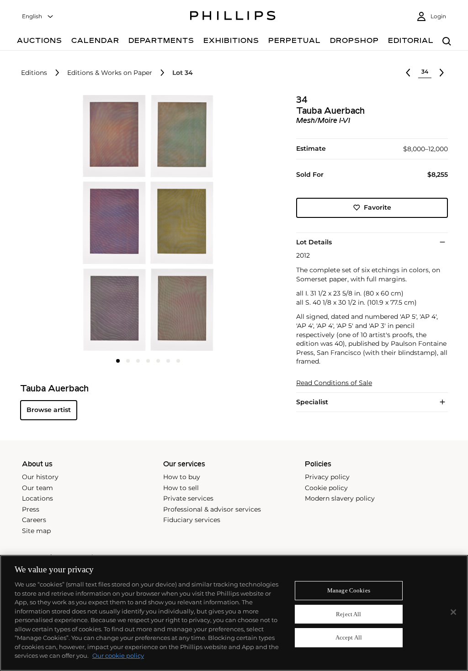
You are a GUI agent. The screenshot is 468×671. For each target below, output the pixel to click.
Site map (36, 531)
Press (30, 509)
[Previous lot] (408, 72)
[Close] (453, 612)
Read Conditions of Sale (334, 383)
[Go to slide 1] (118, 361)
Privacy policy (327, 477)
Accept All (348, 637)
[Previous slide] (62, 224)
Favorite (377, 207)
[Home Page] (233, 17)
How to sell (181, 488)
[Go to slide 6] (168, 361)
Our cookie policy (118, 655)
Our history (40, 477)
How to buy (181, 477)
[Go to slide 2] (128, 361)
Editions (34, 73)
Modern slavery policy (340, 498)
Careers (34, 520)
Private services (188, 498)
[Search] (446, 41)
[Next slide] (233, 224)
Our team (37, 488)
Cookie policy (326, 488)
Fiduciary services (191, 520)
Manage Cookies (348, 590)
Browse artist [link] (49, 410)
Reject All (348, 614)
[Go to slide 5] (158, 361)
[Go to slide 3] (138, 361)
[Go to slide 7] (178, 361)
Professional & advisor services (212, 509)
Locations (37, 498)
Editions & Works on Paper (109, 73)
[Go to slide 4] (148, 361)
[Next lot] (441, 72)
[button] (145, 223)
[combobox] (38, 17)
